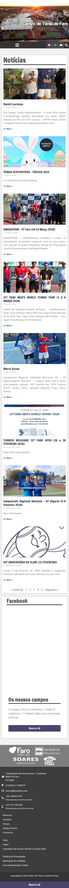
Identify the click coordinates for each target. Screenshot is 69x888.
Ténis (5, 840)
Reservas (7, 815)
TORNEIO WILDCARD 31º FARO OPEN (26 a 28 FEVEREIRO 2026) (34, 442)
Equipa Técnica (10, 828)
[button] (66, 45)
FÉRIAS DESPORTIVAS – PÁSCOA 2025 (26, 172)
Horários (7, 819)
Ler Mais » (7, 128)
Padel (6, 844)
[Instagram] (55, 45)
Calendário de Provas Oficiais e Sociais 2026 (24, 848)
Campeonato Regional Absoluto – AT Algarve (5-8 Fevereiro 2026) (34, 503)
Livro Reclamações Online (15, 865)
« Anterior (17, 589)
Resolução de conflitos (14, 860)
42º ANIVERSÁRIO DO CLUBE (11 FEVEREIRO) (30, 562)
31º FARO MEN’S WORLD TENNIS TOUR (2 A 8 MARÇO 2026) (34, 299)
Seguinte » (51, 589)
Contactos (8, 832)
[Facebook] (49, 45)
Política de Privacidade (14, 856)
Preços (6, 823)
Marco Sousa (11, 369)
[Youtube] (60, 45)
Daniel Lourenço (13, 104)
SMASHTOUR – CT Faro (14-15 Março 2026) (29, 229)
